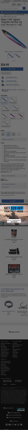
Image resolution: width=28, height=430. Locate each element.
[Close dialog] (0, 205)
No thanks (14, 224)
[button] (14, 222)
